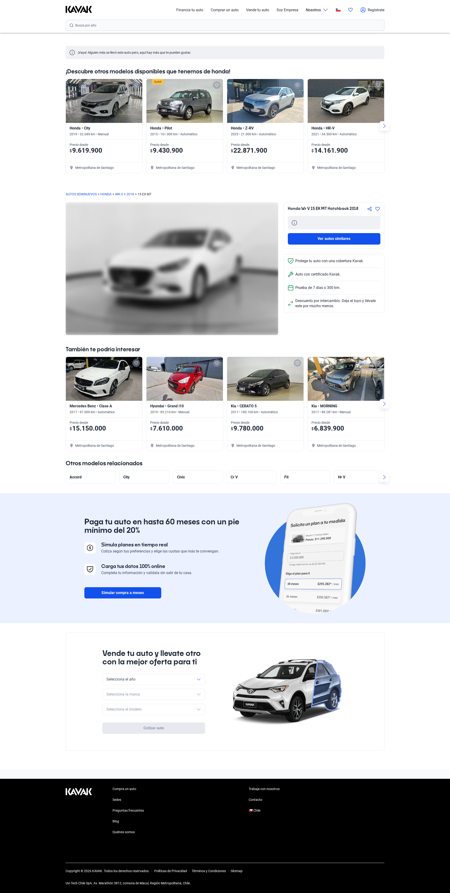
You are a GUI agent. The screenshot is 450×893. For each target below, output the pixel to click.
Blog (115, 821)
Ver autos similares (334, 238)
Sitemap (237, 871)
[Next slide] (384, 126)
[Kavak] (79, 10)
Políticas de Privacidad (170, 871)
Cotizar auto (153, 728)
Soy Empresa (287, 10)
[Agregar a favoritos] (377, 209)
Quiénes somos (123, 832)
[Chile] (338, 10)
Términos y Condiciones (209, 871)
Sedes (116, 800)
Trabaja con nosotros (264, 789)
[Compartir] (369, 209)
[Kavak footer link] (79, 811)
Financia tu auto (189, 10)
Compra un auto (124, 789)
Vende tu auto (257, 10)
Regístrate (376, 10)
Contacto (255, 800)
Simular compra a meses (122, 592)
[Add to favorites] (136, 85)
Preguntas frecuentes (128, 810)
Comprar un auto (225, 10)
